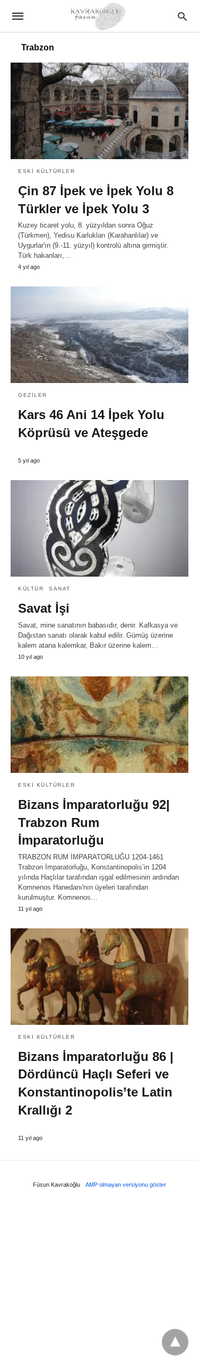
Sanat (60, 588)
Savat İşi (44, 608)
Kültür (31, 588)
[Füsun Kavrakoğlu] (98, 15)
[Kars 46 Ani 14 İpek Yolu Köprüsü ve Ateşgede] (99, 334)
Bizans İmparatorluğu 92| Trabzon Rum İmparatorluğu (94, 822)
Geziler (32, 395)
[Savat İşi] (99, 528)
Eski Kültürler (46, 171)
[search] (182, 16)
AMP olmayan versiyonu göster (125, 1184)
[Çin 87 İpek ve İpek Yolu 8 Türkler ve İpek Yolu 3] (99, 111)
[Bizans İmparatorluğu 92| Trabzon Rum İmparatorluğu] (99, 724)
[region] (99, 1280)
